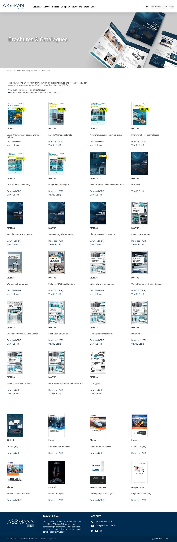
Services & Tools (51, 7)
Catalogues (46, 71)
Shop (93, 7)
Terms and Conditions (20, 539)
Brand (86, 7)
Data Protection (34, 539)
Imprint (9, 539)
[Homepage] (13, 6)
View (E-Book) (13, 145)
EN (170, 6)
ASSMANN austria (22, 71)
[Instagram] (101, 531)
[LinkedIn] (92, 531)
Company (65, 7)
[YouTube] (96, 531)
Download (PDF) (14, 141)
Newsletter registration (48, 539)
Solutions (37, 7)
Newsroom (76, 7)
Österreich (156, 6)
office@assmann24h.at (105, 525)
